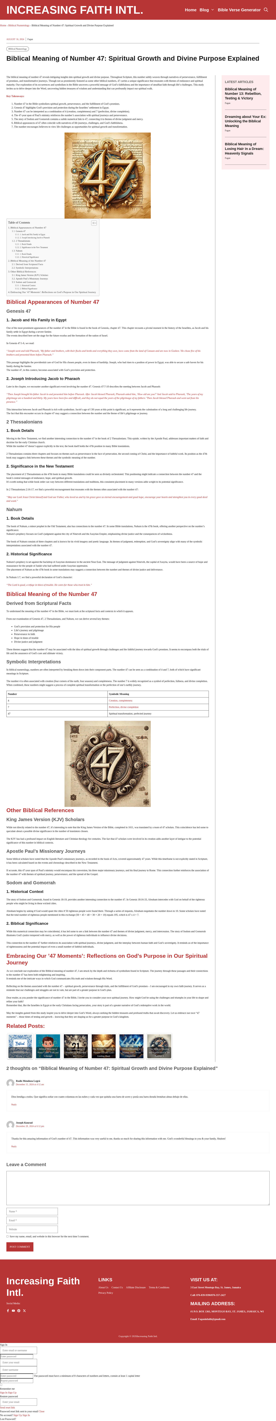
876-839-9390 (203, 1295)
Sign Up (18, 1415)
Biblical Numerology (19, 25)
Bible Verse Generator (239, 9)
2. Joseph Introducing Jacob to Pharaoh (35, 238)
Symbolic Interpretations (27, 268)
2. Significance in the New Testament (34, 247)
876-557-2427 (218, 1295)
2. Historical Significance (29, 257)
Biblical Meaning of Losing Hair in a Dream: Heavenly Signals (244, 148)
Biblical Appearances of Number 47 (28, 227)
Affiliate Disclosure (136, 1287)
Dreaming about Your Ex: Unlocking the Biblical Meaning (245, 121)
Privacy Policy (105, 1292)
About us (103, 1287)
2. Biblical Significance (28, 289)
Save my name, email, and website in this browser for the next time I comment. (49, 1236)
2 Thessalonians (23, 241)
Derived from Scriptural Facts (29, 264)
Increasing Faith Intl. (74, 10)
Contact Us (117, 1287)
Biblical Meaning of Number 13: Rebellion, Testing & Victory (243, 93)
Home (190, 9)
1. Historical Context (27, 285)
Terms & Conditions (159, 1287)
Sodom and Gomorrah (26, 282)
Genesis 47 (21, 231)
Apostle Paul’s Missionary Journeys (32, 279)
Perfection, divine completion (123, 707)
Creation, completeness (120, 700)
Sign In (26, 1415)
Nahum (19, 251)
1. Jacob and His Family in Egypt (32, 234)
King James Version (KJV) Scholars (32, 275)
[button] (266, 10)
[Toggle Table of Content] (92, 223)
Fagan (30, 39)
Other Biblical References (23, 271)
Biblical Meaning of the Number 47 (28, 260)
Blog (204, 9)
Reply (14, 1104)
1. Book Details (25, 244)
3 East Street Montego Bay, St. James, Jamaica (215, 1287)
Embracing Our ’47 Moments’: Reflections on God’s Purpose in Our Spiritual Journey (53, 292)
